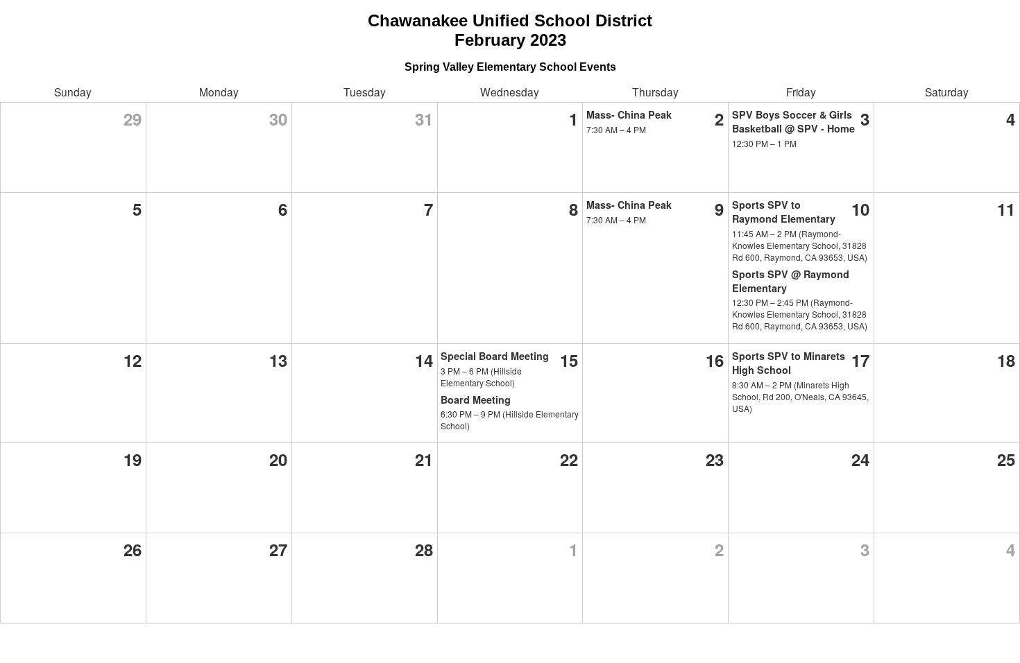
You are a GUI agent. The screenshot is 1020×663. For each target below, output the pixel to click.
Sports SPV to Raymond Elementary (783, 211)
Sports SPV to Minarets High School (788, 363)
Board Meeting (476, 399)
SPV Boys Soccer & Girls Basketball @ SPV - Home (793, 121)
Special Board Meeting (495, 356)
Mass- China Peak (629, 114)
